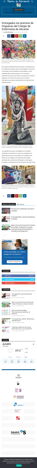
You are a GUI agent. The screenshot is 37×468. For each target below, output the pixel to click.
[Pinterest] (16, 36)
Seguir (32, 279)
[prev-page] (3, 235)
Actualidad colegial (10, 19)
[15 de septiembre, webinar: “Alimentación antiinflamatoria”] (6, 321)
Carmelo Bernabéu (8, 32)
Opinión (4, 213)
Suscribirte (31, 283)
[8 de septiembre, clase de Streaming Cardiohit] (6, 219)
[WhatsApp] (20, 36)
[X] (13, 36)
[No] (35, 462)
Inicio (3, 19)
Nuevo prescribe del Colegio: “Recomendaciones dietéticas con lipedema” (21, 312)
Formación (4, 221)
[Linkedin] (24, 36)
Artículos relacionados (9, 204)
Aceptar (19, 465)
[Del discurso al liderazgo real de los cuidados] (6, 211)
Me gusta (31, 275)
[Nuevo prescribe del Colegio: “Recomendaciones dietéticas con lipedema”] (6, 312)
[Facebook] (9, 36)
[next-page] (5, 235)
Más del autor (20, 204)
